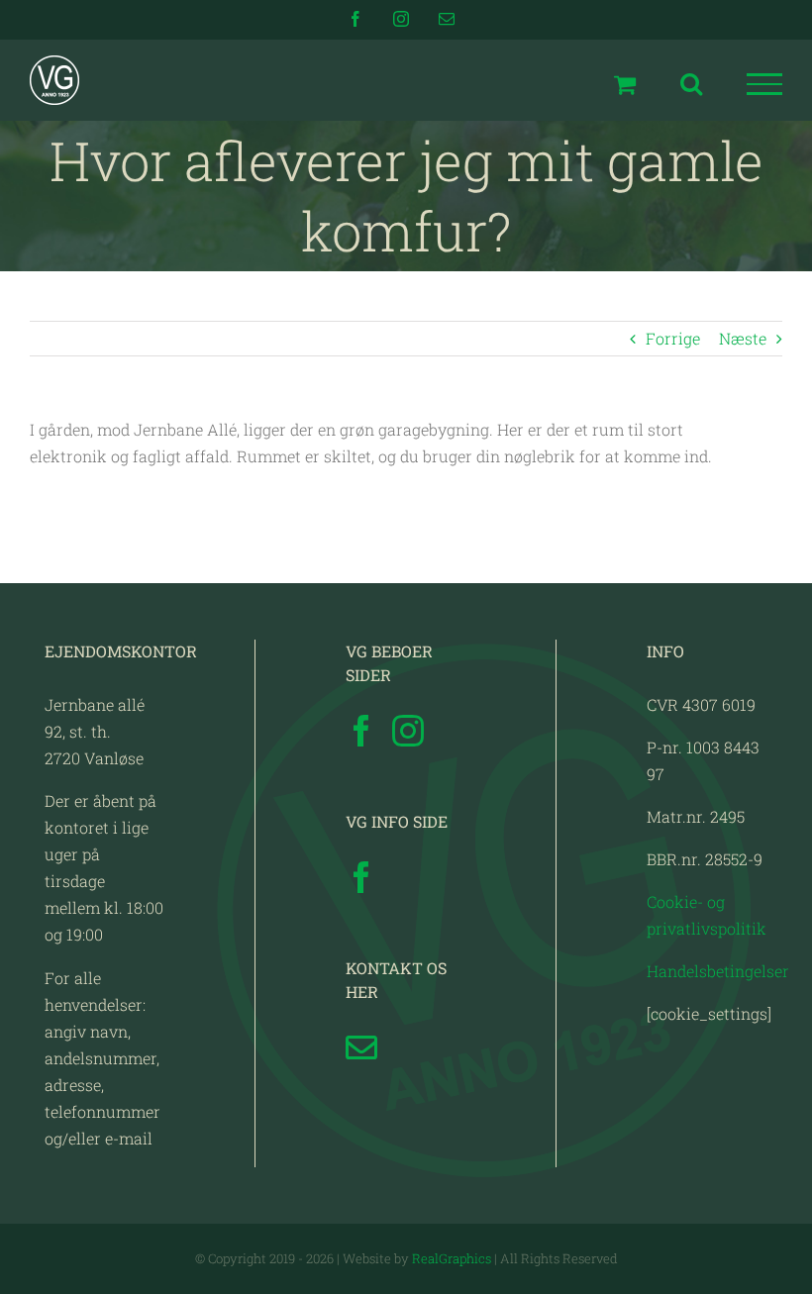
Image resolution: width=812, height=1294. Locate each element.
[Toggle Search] (691, 83)
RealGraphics (451, 1258)
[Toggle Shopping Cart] (625, 84)
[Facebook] (361, 731)
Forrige (673, 338)
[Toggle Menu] (765, 84)
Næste (742, 338)
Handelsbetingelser (718, 970)
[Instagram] (408, 731)
